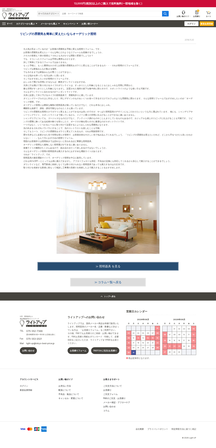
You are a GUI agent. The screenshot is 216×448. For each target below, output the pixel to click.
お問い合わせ (28, 350)
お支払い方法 (64, 386)
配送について (64, 390)
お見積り (196, 13)
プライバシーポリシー (157, 429)
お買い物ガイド (65, 379)
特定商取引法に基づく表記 (183, 429)
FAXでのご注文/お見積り (105, 350)
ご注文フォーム (110, 394)
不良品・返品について (68, 394)
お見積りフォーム (78, 350)
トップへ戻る (109, 296)
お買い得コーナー (90, 23)
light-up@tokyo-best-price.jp (40, 343)
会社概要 (140, 429)
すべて (10, 24)
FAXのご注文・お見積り (114, 398)
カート (208, 14)
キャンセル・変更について (70, 398)
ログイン (191, 23)
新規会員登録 (207, 23)
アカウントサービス (29, 379)
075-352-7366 (34, 331)
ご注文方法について (112, 386)
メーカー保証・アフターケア (116, 402)
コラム (106, 410)
